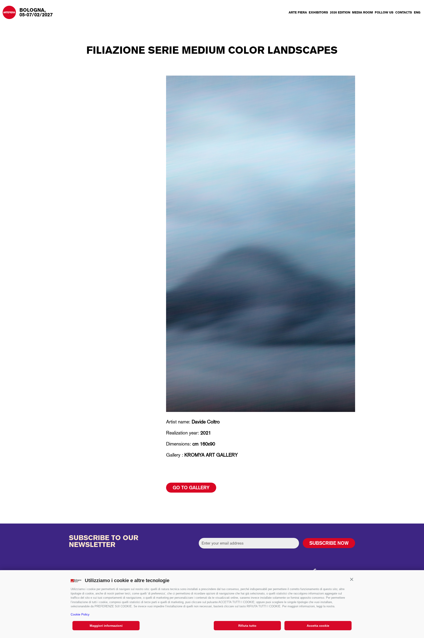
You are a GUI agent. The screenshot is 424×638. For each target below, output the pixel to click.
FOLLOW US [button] (384, 12)
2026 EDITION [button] (340, 12)
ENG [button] (417, 12)
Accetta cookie (318, 625)
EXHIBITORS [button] (318, 12)
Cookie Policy (80, 614)
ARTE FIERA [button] (298, 12)
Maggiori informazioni (106, 625)
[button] (351, 579)
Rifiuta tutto (247, 625)
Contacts (403, 12)
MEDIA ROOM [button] (362, 12)
